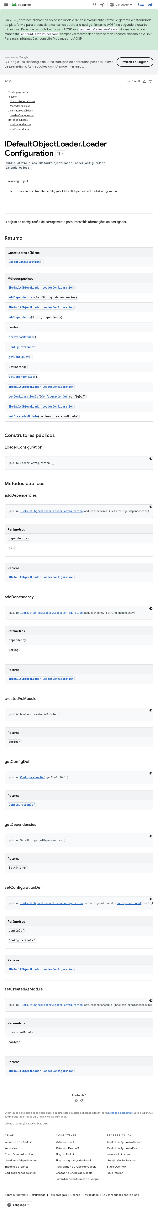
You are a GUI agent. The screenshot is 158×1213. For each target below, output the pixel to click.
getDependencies (21, 376)
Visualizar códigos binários (21, 1160)
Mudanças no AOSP (67, 39)
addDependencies (21, 297)
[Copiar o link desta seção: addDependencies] (40, 495)
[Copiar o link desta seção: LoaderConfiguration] (46, 447)
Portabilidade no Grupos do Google (77, 1179)
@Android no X (65, 1142)
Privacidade (91, 1194)
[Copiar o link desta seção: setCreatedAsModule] (46, 989)
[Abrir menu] (6, 4)
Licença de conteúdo (120, 1112)
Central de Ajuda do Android (124, 1142)
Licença (75, 1194)
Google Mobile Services (121, 1160)
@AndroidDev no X (67, 1148)
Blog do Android (66, 1154)
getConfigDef (19, 357)
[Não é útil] (150, 81)
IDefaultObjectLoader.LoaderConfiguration (41, 287)
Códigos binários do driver (20, 1172)
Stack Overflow (116, 1166)
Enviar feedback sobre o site (121, 1194)
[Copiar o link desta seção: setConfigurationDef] (46, 888)
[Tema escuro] (151, 458)
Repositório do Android (19, 1142)
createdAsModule (21, 337)
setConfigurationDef (24, 396)
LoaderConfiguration (24, 262)
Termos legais (58, 1194)
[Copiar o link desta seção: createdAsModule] (40, 699)
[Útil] (145, 81)
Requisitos (11, 1148)
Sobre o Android (15, 1194)
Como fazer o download (19, 1154)
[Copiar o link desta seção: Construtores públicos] (58, 436)
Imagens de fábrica (17, 1166)
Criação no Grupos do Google (74, 1172)
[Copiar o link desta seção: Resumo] (26, 238)
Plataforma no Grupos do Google (76, 1166)
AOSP (8, 81)
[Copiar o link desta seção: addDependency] (37, 597)
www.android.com (118, 1154)
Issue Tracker (115, 1172)
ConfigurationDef (22, 347)
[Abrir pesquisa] (95, 4)
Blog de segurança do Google (74, 1160)
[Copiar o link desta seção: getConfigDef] (33, 762)
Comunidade (37, 1194)
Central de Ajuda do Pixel (122, 1148)
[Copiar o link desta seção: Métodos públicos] (48, 484)
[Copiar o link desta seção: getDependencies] (40, 825)
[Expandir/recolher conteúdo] (27, 92)
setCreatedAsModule (23, 416)
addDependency (20, 317)
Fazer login (145, 4)
